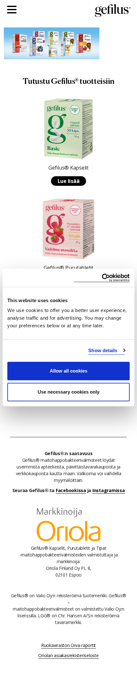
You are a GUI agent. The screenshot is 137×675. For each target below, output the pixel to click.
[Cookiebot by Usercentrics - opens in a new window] (102, 277)
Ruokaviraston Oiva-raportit (68, 645)
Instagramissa (108, 490)
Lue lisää (69, 181)
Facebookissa (71, 490)
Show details (102, 350)
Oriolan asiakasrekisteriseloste (68, 655)
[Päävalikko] (13, 10)
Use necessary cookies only (68, 392)
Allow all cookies (68, 371)
